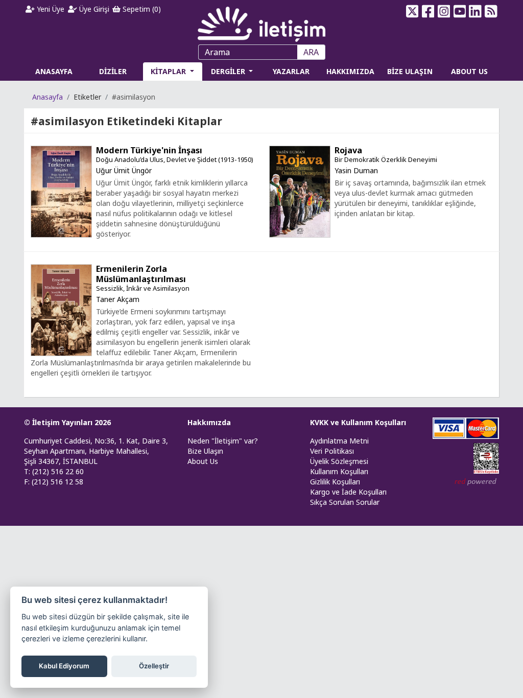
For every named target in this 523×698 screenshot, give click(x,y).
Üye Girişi (93, 9)
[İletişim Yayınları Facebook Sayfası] (428, 11)
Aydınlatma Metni (339, 441)
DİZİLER (113, 71)
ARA (311, 52)
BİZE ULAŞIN (410, 71)
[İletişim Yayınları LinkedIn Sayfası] (475, 11)
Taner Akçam (117, 299)
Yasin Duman (356, 170)
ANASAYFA (54, 71)
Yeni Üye (49, 9)
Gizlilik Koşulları (335, 481)
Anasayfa (47, 97)
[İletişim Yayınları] (261, 21)
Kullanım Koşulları (339, 471)
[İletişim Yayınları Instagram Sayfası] (443, 11)
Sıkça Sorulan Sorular (344, 502)
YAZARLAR (291, 71)
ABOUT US (469, 71)
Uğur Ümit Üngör (124, 170)
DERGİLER (229, 71)
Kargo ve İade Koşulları (348, 492)
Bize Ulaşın (205, 451)
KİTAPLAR (169, 71)
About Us (202, 461)
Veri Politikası (332, 451)
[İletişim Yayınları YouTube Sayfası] (459, 11)
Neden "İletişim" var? (222, 441)
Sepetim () (141, 9)
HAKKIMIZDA (350, 71)
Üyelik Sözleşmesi (339, 461)
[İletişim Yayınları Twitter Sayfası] (412, 11)
